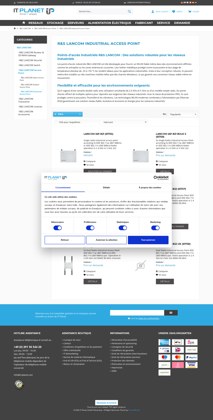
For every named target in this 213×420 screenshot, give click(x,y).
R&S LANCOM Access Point (29, 71)
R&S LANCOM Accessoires (25, 113)
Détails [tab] (106, 187)
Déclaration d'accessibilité (124, 340)
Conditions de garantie (123, 350)
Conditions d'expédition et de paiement (82, 346)
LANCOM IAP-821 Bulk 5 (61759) (171, 135)
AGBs (114, 370)
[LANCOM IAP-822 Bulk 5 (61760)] (68, 266)
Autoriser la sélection (106, 240)
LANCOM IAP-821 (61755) (98, 134)
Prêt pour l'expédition (69, 122)
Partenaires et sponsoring (124, 343)
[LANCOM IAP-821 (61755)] (68, 156)
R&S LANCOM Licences (30, 106)
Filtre (60, 114)
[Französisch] (187, 2)
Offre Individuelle (72, 350)
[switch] (90, 228)
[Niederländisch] (196, 2)
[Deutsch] (182, 2)
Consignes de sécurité (122, 346)
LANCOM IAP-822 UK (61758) (173, 244)
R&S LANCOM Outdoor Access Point (29, 85)
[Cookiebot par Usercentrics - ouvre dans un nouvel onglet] (156, 178)
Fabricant (108, 122)
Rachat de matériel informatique (79, 357)
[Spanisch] (193, 2)
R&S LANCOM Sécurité (30, 60)
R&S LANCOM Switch (29, 65)
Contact (67, 343)
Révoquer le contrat (106, 402)
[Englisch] (185, 2)
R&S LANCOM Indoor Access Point (32, 78)
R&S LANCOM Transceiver (25, 100)
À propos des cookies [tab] (150, 187)
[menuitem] (192, 11)
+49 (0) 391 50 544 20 (27, 347)
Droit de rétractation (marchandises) (129, 353)
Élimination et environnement (126, 364)
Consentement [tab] (62, 187)
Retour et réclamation (74, 364)
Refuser (65, 240)
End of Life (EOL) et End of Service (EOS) (82, 360)
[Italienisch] (190, 2)
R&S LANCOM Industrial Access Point (31, 92)
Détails (165, 171)
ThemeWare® (134, 410)
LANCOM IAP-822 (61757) (171, 189)
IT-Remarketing (70, 353)
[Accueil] (24, 23)
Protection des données (123, 360)
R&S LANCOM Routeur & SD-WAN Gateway (31, 54)
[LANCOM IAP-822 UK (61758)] (140, 266)
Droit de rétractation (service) (126, 357)
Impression (117, 367)
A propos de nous (72, 340)
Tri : (165, 114)
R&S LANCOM (24, 47)
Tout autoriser (148, 240)
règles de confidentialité (148, 318)
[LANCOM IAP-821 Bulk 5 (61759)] (140, 156)
